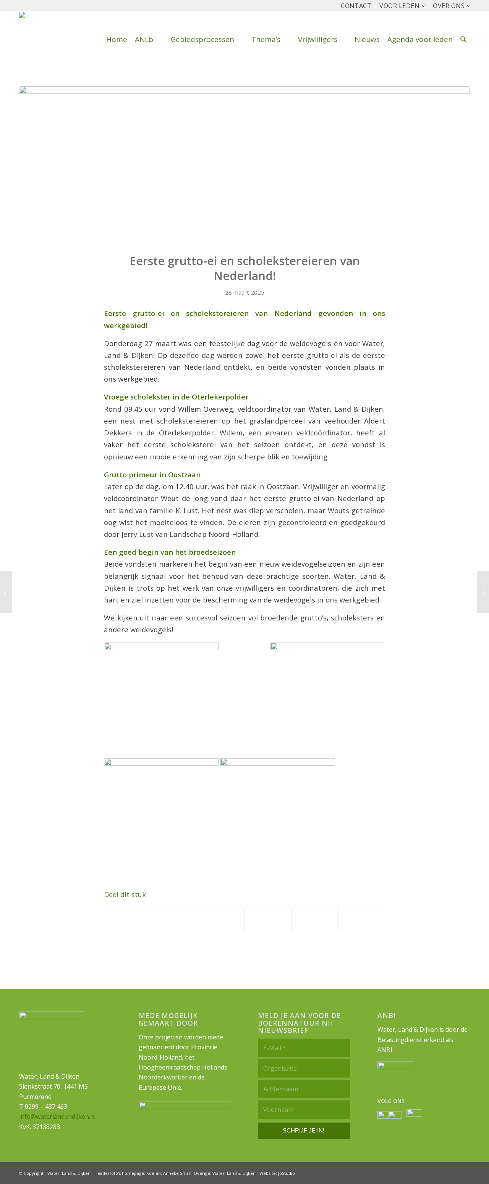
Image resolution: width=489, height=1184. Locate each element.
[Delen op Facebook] (127, 919)
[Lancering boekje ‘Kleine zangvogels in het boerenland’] (6, 592)
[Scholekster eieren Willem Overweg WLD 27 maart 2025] (244, 165)
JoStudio (286, 1173)
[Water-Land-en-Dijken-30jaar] (52, 39)
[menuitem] (356, 6)
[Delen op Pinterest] (268, 919)
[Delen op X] (174, 919)
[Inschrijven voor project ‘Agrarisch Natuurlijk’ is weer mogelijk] (483, 592)
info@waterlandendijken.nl (57, 1116)
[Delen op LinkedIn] (314, 919)
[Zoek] (463, 39)
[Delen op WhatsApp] (221, 919)
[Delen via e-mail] (361, 919)
